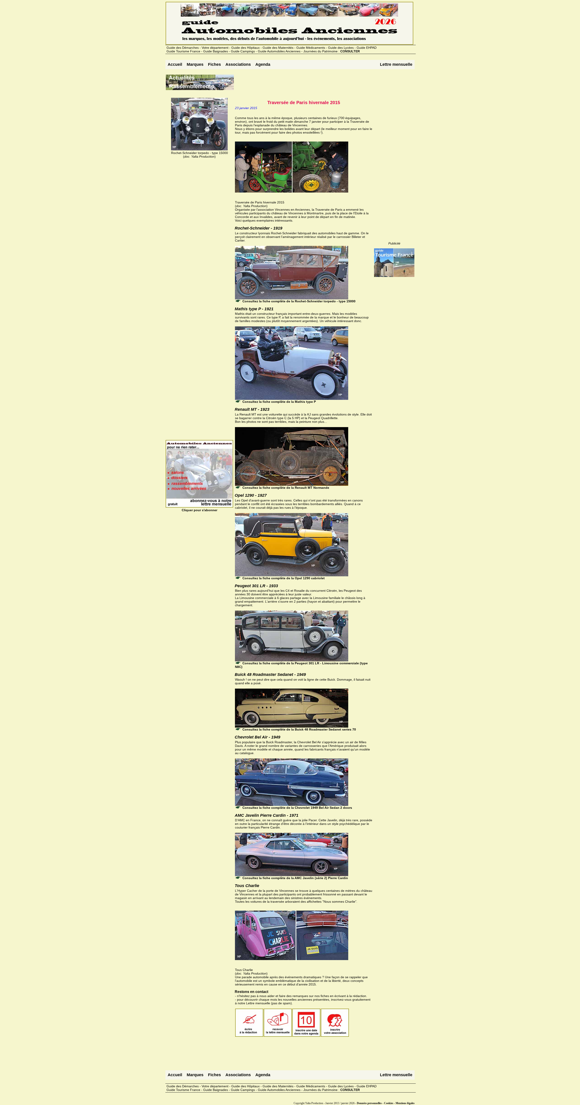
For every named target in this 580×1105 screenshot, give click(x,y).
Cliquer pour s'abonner (199, 510)
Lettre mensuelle (396, 64)
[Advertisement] (316, 84)
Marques (195, 64)
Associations (238, 64)
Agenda (262, 64)
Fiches (214, 64)
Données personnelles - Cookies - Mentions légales (386, 1103)
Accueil (175, 64)
